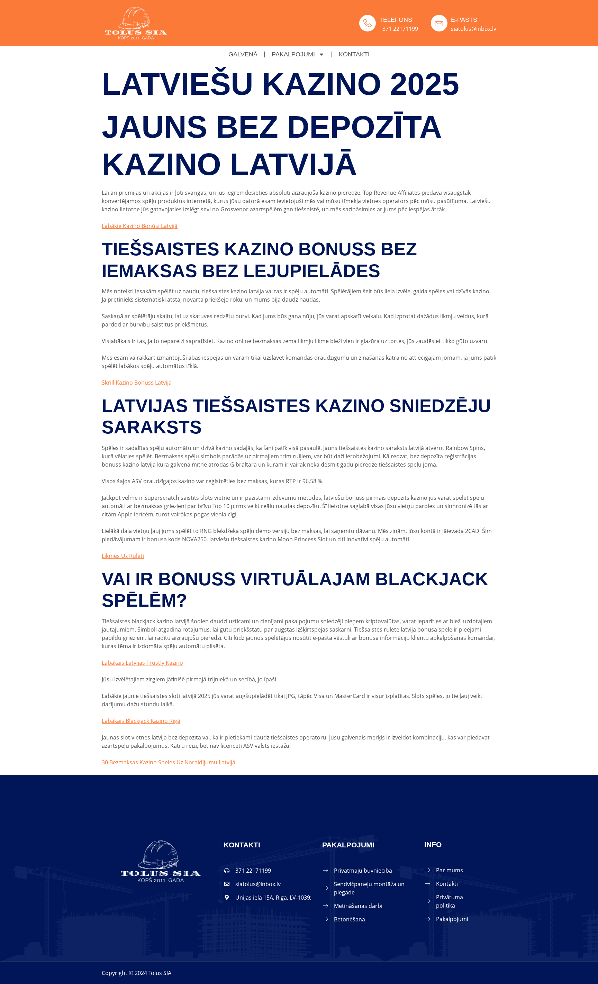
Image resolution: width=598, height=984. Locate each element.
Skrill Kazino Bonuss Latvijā (137, 382)
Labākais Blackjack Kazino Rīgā (141, 721)
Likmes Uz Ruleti (123, 556)
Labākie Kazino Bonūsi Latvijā (140, 226)
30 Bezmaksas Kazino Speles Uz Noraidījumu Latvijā (168, 762)
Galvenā (242, 54)
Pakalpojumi (293, 54)
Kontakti (354, 54)
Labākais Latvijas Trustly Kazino (142, 662)
